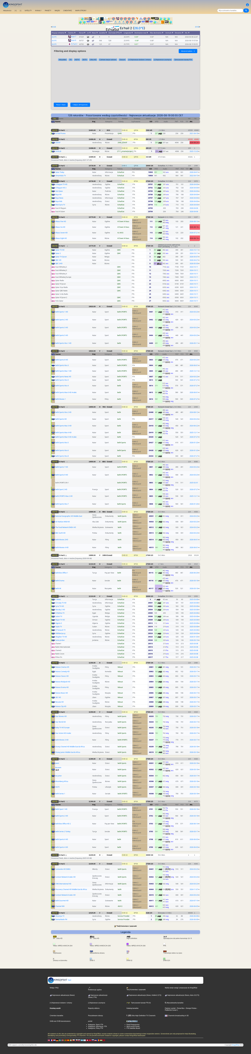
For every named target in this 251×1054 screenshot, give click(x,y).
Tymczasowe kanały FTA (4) (141, 1003)
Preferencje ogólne (95, 990)
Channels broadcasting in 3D (178, 1016)
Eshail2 (109, 139)
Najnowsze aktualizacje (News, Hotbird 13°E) (145, 995)
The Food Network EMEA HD (65, 527)
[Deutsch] (57, 1040)
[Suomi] (84, 1040)
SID (151, 121)
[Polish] (73, 1040)
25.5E (197, 27)
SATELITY (28, 10)
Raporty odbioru (94, 1008)
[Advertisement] (125, 81)
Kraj (93, 121)
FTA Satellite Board (133, 1028)
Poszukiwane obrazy (95, 1016)
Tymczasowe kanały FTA (183, 60)
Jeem (57, 763)
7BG (104, 407)
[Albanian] (104, 1040)
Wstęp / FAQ (54, 988)
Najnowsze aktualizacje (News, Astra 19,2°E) (183, 995)
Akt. (191, 121)
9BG (104, 512)
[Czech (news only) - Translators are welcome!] (76, 1040)
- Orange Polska (190, 1008)
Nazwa (57, 121)
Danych (122, 60)
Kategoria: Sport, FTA (95, 1025)
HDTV (77, 60)
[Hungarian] (101, 1040)
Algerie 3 (58, 623)
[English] (49, 1040)
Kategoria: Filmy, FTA (95, 1028)
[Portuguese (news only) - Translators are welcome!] (65, 1040)
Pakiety (167, 1008)
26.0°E (139, 28)
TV (71, 60)
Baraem (58, 767)
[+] (15, 10)
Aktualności (7, 10)
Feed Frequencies (133, 1025)
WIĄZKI (57, 10)
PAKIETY (48, 10)
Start (69, 980)
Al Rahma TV (59, 613)
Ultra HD (93, 60)
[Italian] (71, 1040)
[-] (20, 10)
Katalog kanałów (132, 1008)
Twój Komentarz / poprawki (127, 926)
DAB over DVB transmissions (60, 1021)
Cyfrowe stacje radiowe (108, 60)
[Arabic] (87, 1040)
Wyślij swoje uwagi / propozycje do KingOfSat (181, 988)
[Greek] (82, 1040)
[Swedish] (60, 1040)
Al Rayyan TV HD (61, 184)
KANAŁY (38, 10)
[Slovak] (79, 1040)
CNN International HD (63, 884)
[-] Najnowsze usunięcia (162, 60)
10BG (104, 555)
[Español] (68, 1040)
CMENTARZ (67, 10)
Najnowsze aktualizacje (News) (63, 995)
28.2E (54, 27)
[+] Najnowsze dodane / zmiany (140, 60)
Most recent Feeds (133, 1026)
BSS (108, 130)
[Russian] (93, 1040)
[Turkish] (90, 1040)
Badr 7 (73, 37)
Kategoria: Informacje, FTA (97, 1026)
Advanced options (188, 51)
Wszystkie (62, 60)
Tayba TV (58, 626)
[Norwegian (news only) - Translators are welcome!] (62, 1040)
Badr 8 (73, 40)
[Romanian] (98, 1040)
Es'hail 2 (74, 44)
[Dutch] (54, 1040)
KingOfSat (235, 1045)
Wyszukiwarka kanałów (174, 1003)
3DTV (85, 60)
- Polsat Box (180, 1008)
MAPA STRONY (80, 10)
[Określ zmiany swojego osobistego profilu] (247, 5)
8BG (104, 462)
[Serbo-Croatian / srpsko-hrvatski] (95, 1040)
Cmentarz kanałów (56, 1016)
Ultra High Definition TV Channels (143, 1016)
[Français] (51, 1040)
